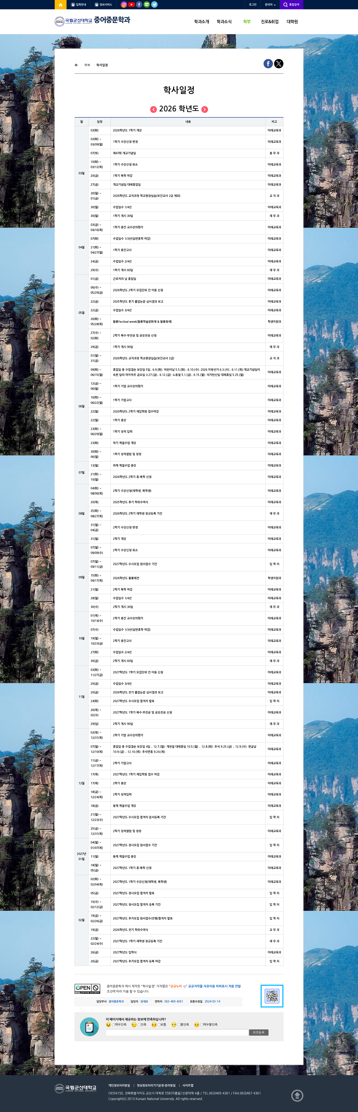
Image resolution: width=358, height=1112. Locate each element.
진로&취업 (269, 22)
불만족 (184, 1024)
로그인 (252, 4)
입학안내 (81, 4)
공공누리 (176, 986)
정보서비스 (106, 4)
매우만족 (120, 1024)
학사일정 (102, 65)
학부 (247, 22)
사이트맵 (188, 1085)
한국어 (268, 4)
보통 (163, 1024)
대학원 (292, 22)
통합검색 (294, 4)
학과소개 (201, 22)
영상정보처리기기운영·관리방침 (156, 1085)
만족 (143, 1024)
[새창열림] (61, 4)
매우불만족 (210, 1024)
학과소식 (224, 22)
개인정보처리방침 (119, 1085)
